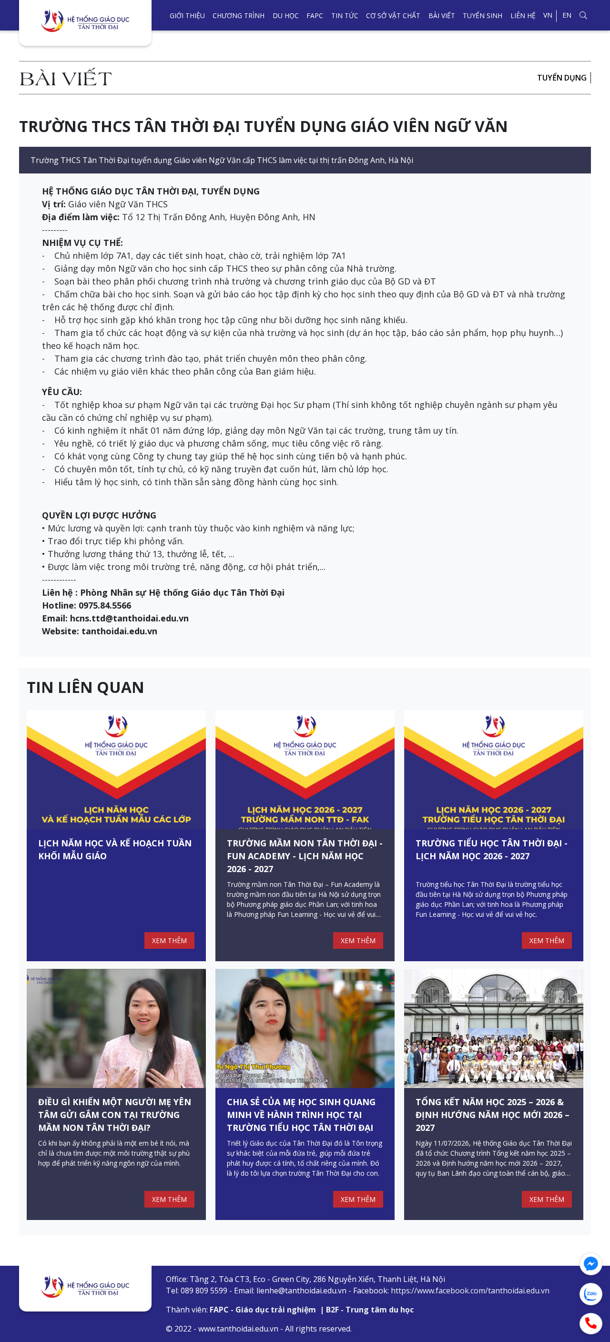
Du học (286, 15)
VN (547, 15)
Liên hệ (523, 15)
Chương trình (238, 15)
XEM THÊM (169, 940)
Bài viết (441, 15)
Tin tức (344, 15)
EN (566, 15)
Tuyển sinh (482, 15)
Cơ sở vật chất (393, 15)
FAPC (314, 15)
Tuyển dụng (562, 77)
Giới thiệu (187, 15)
